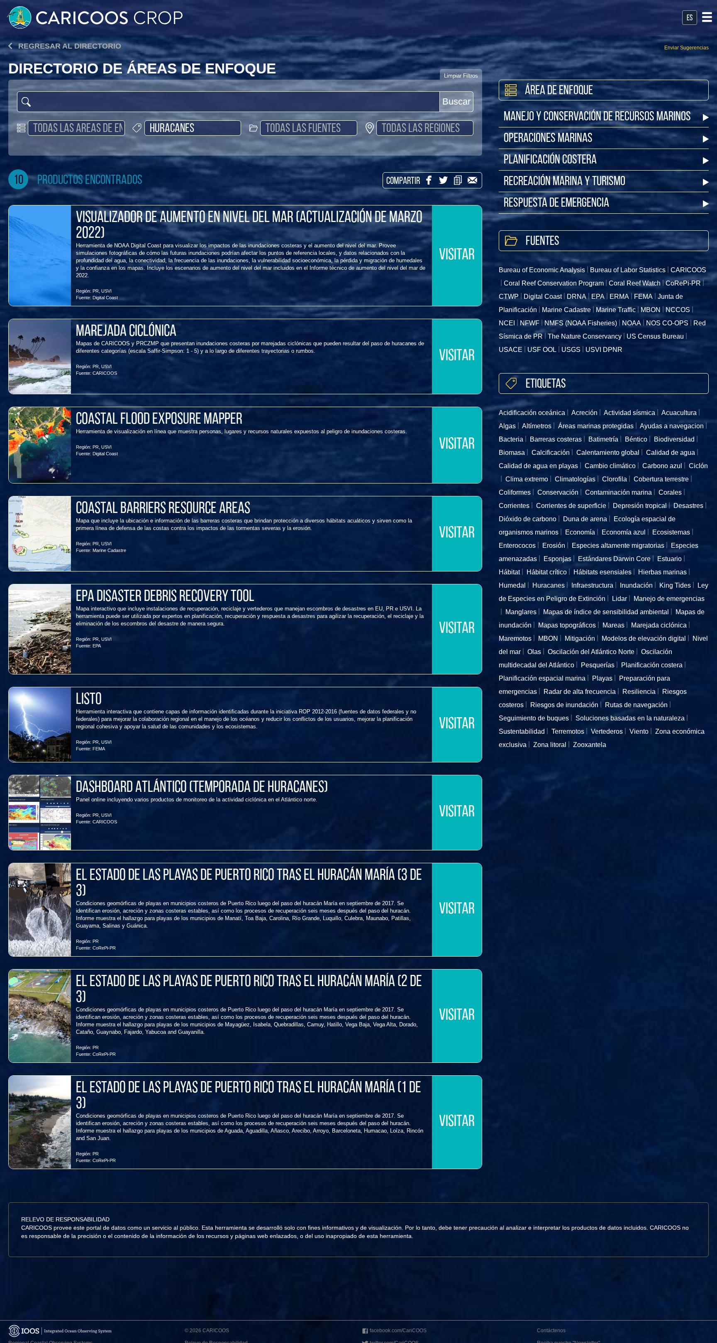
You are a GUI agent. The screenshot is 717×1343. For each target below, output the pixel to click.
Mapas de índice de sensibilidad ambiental (606, 611)
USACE (510, 349)
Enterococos (517, 545)
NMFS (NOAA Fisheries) (580, 323)
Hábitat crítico (547, 572)
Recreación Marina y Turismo (564, 182)
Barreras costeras (556, 439)
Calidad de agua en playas (538, 465)
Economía (580, 532)
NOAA (631, 323)
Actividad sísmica (629, 412)
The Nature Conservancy (585, 336)
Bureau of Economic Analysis (542, 269)
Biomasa (512, 452)
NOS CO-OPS (667, 323)
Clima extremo (526, 479)
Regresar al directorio (68, 46)
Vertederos (607, 731)
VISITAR (457, 256)
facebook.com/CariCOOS (398, 1330)
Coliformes (515, 492)
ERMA (619, 296)
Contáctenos (551, 1330)
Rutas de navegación (636, 704)
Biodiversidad (674, 439)
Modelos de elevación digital (644, 638)
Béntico (636, 439)
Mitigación (580, 638)
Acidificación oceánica (532, 412)
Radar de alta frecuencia (580, 691)
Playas (602, 678)
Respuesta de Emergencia (556, 203)
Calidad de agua (670, 452)
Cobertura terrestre (661, 479)
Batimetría (603, 439)
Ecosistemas (671, 532)
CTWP (509, 296)
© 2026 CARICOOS (207, 1330)
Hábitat (509, 572)
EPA (97, 645)
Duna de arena (585, 519)
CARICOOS (105, 373)
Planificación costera (652, 665)
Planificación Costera (550, 160)
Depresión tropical (640, 505)
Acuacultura (679, 412)
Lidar (619, 598)
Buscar (456, 101)
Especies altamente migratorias (618, 545)
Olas (534, 651)
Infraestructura (592, 585)
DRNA (576, 296)
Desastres (688, 505)
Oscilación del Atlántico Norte (591, 651)
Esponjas (557, 558)
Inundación (636, 585)
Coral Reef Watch (635, 283)
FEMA (99, 748)
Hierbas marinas (662, 572)
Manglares (521, 611)
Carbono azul (662, 465)
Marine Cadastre (109, 550)
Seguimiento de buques (534, 718)
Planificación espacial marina (542, 678)
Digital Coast (105, 297)
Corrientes (514, 505)
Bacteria (511, 439)
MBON (651, 309)
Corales (670, 492)
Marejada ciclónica (659, 625)
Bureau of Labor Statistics (628, 269)
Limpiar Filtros (461, 76)
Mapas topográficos (567, 625)
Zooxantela (589, 744)
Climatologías (575, 479)
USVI (106, 290)
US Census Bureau (655, 336)
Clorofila (614, 479)
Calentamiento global (607, 452)
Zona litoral (549, 744)
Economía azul (624, 532)
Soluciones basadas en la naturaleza (630, 718)
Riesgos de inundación (564, 704)
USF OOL (541, 349)
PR (96, 290)
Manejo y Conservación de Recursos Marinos (597, 117)
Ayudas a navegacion (672, 426)
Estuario (669, 558)
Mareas (613, 625)
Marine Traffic (616, 309)
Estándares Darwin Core (614, 558)
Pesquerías (598, 665)
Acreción (584, 412)
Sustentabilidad (522, 731)
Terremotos (567, 731)
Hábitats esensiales (602, 572)
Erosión (553, 545)
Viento (639, 731)
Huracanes (548, 585)
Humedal (512, 585)
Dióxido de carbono (527, 519)
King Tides (675, 585)
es (690, 18)
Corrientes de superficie (571, 505)
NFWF (529, 323)
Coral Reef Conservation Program (554, 283)
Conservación (557, 492)
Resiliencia (639, 691)
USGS (570, 349)
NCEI (507, 323)
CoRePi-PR (104, 947)
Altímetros (536, 426)
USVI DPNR (603, 349)
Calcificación (551, 452)
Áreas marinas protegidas (596, 426)
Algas (507, 426)
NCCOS (678, 309)
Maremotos (515, 638)
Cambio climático (610, 465)
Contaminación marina (618, 492)
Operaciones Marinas (548, 138)
